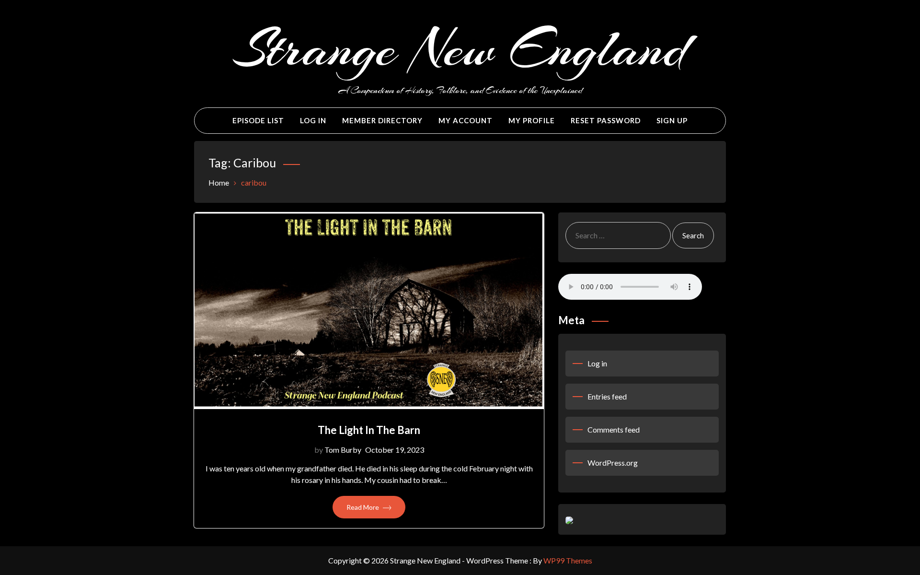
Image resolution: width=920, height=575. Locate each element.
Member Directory (382, 120)
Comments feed (613, 429)
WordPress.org (612, 462)
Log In (313, 120)
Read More (363, 507)
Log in (597, 363)
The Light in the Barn (369, 429)
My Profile (531, 120)
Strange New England (460, 49)
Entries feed (607, 396)
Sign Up (672, 120)
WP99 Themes (567, 560)
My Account (465, 120)
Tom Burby (342, 449)
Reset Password (606, 120)
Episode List (258, 120)
